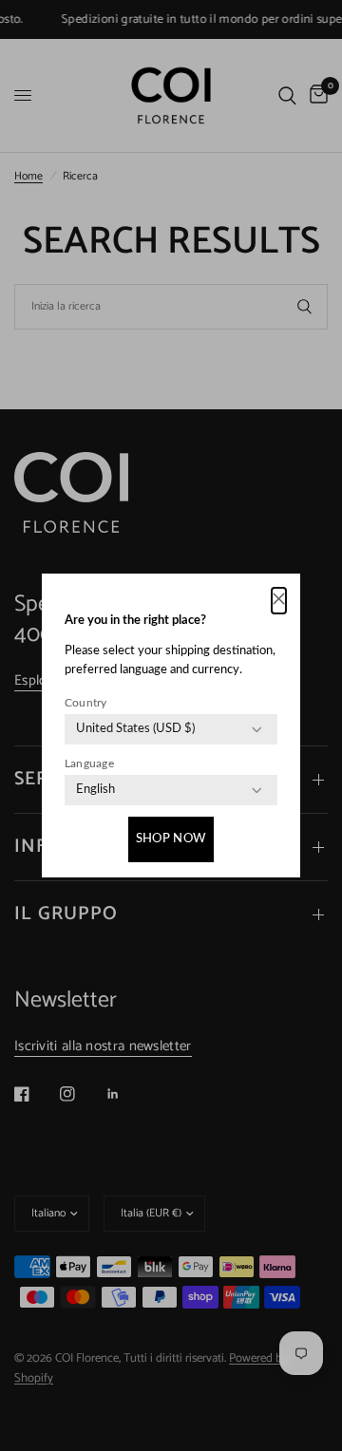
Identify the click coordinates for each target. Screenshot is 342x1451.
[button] (279, 600)
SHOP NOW (171, 839)
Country (86, 702)
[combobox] (135, 729)
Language (89, 763)
